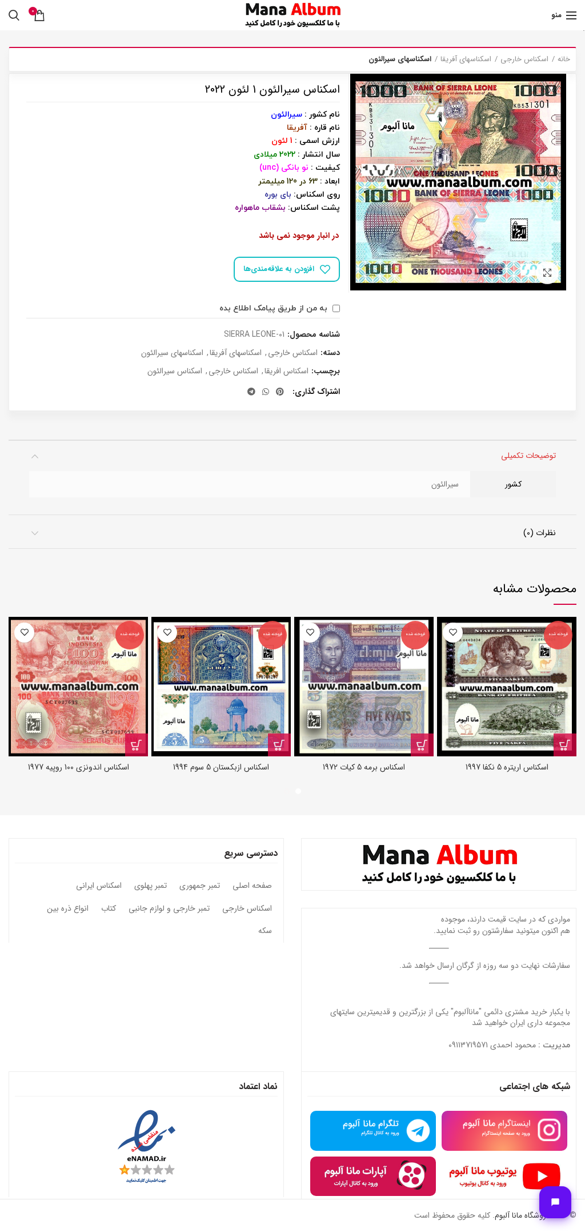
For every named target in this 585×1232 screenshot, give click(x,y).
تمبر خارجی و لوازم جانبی (169, 909)
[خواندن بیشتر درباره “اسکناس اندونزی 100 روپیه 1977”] (136, 744)
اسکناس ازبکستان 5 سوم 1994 (221, 767)
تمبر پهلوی (150, 886)
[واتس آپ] (266, 391)
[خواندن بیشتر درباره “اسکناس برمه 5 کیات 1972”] (422, 744)
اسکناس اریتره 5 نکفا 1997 (507, 767)
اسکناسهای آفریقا (465, 59)
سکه (265, 931)
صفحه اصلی (252, 886)
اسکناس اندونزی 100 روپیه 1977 (78, 767)
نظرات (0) (539, 533)
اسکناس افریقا (286, 371)
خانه (564, 59)
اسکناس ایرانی (99, 886)
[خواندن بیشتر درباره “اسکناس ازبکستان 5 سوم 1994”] (279, 744)
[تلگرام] (251, 391)
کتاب (108, 909)
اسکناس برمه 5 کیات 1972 (364, 767)
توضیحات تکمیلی (528, 455)
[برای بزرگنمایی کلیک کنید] (547, 272)
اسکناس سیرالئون (174, 371)
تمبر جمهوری (199, 886)
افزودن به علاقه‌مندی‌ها (278, 269)
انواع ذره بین (68, 909)
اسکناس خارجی (524, 59)
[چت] (555, 1202)
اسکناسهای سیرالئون (399, 59)
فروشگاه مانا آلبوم (522, 1215)
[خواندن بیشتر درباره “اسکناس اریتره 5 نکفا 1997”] (565, 744)
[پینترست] (280, 391)
